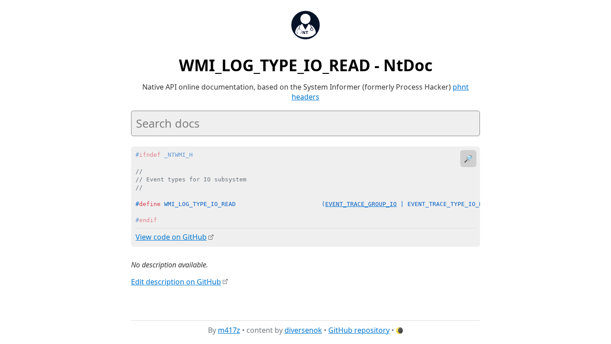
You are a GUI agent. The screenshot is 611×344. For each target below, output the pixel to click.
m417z (229, 330)
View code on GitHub (171, 237)
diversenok (303, 330)
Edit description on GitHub (176, 282)
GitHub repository (359, 330)
